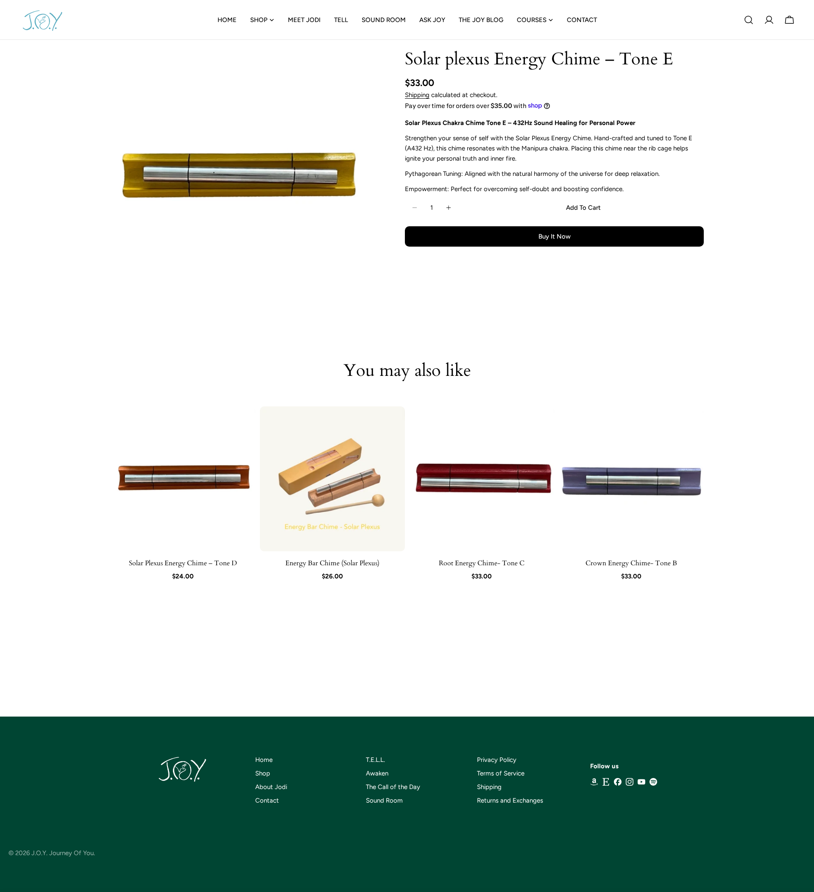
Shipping (417, 95)
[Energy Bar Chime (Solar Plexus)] (332, 479)
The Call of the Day (393, 787)
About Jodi (271, 787)
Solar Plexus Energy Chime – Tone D (183, 563)
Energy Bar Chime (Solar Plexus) (332, 563)
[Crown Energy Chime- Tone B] (631, 479)
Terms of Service (500, 773)
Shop (262, 773)
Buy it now (554, 236)
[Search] (748, 19)
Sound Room (384, 800)
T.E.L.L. (375, 760)
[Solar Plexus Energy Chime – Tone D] (183, 479)
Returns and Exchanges (510, 800)
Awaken (377, 773)
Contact (267, 800)
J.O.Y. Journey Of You (62, 853)
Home (264, 760)
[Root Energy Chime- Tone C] (482, 479)
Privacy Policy (496, 760)
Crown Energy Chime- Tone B (631, 563)
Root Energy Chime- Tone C (481, 563)
